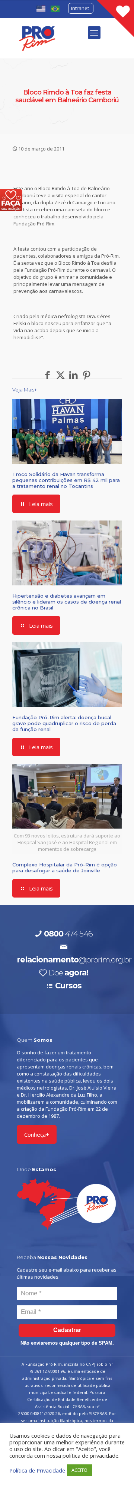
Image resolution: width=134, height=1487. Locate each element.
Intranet (80, 8)
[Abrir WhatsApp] (115, 1468)
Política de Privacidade (37, 1470)
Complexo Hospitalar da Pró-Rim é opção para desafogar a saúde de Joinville (64, 867)
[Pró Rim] (37, 38)
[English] (41, 8)
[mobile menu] (94, 32)
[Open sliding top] (115, 18)
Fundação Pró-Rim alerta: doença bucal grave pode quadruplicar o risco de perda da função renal (64, 723)
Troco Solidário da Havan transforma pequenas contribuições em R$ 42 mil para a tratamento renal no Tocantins (66, 480)
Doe (68, 972)
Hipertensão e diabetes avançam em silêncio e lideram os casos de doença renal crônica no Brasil (66, 602)
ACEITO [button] (79, 1470)
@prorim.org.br (74, 959)
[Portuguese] (55, 8)
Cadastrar (67, 1330)
